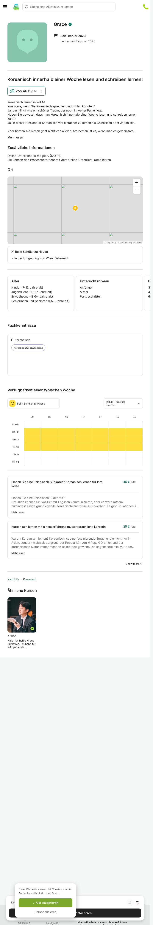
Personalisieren (46, 912)
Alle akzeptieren (46, 903)
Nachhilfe (13, 579)
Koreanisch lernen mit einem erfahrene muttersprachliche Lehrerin (58, 527)
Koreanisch (22, 340)
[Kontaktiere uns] (145, 6)
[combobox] (69, 6)
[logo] (16, 7)
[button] (137, 902)
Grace (60, 24)
